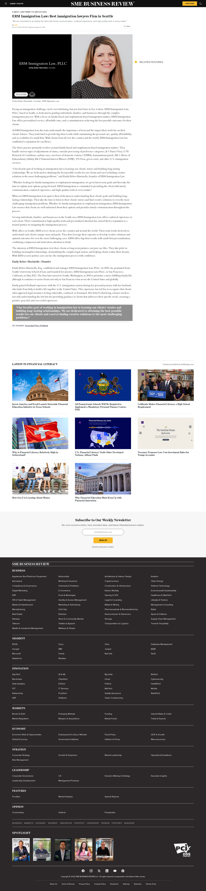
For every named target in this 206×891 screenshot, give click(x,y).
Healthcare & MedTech (161, 595)
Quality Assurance (113, 693)
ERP (14, 595)
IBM (60, 649)
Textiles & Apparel (66, 623)
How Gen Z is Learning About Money (31, 498)
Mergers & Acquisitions (68, 718)
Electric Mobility (112, 590)
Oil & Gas (62, 609)
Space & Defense (159, 614)
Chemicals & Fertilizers (68, 586)
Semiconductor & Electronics (118, 614)
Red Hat (108, 653)
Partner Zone (151, 884)
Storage (108, 619)
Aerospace (17, 581)
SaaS (153, 653)
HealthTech (156, 683)
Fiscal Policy (110, 734)
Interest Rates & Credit (161, 714)
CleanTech (63, 679)
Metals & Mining (112, 604)
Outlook (62, 812)
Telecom (16, 623)
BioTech (154, 674)
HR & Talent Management (23, 600)
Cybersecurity (157, 679)
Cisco (60, 644)
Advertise (137, 884)
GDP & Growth (158, 734)
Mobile (154, 688)
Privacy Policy (84, 884)
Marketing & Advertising (69, 604)
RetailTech (155, 693)
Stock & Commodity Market (71, 619)
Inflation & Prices (112, 739)
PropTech (62, 693)
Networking (17, 693)
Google (15, 649)
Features (117, 823)
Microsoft (16, 653)
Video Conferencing (114, 698)
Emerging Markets (66, 714)
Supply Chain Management (163, 619)
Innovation (66, 823)
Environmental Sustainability (163, 590)
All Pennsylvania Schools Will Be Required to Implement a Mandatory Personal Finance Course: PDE (100, 407)
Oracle (61, 653)
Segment (53, 823)
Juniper (108, 649)
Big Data (109, 674)
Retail (153, 609)
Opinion (105, 823)
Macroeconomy (158, 739)
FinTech (108, 683)
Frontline (16, 796)
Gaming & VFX (111, 595)
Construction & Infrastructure (118, 586)
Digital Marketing (20, 590)
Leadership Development (23, 780)
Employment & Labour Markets (72, 734)
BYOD (15, 644)
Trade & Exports (158, 718)
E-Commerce (64, 590)
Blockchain (17, 679)
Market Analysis (65, 796)
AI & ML (62, 674)
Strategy (79, 823)
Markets (28, 823)
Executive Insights (159, 776)
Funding (108, 714)
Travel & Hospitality (159, 623)
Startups (16, 619)
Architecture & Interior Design (118, 576)
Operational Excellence (161, 755)
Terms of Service (68, 884)
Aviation (154, 576)
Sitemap (126, 884)
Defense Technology (160, 586)
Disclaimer (114, 884)
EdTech (61, 683)
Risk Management (20, 760)
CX (59, 776)
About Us (53, 884)
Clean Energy (157, 581)
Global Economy (19, 739)
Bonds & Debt (18, 714)
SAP (14, 698)
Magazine (129, 823)
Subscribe (189, 3)
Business (17, 823)
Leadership (93, 823)
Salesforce (17, 658)
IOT (14, 688)
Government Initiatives (68, 739)
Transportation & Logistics (117, 623)
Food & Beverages (67, 595)
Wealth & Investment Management (27, 628)
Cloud (107, 679)
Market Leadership (113, 755)
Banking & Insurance (67, 581)
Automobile (63, 576)
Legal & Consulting (113, 600)
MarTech (108, 688)
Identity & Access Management (72, 600)
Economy (41, 823)
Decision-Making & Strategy (117, 776)
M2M (153, 649)
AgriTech (16, 674)
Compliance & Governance (24, 586)
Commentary (18, 812)
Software (62, 698)
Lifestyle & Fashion (159, 600)
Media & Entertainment (22, 604)
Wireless (62, 658)
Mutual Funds (111, 718)
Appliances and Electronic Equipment (29, 576)
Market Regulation (20, 718)
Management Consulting (162, 604)
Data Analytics (18, 683)
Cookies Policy (100, 884)
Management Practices (68, 780)
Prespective (110, 812)
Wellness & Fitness (66, 628)
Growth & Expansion (67, 755)
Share (128, 26)
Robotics (62, 614)
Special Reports (112, 796)
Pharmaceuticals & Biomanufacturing (121, 609)
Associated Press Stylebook (36, 326)
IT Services (63, 688)
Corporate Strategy (21, 755)
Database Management (161, 644)
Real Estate (17, 614)
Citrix (107, 644)
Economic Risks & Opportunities (26, 734)
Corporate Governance (22, 776)
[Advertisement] (164, 36)
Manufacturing (18, 609)
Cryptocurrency (112, 581)
